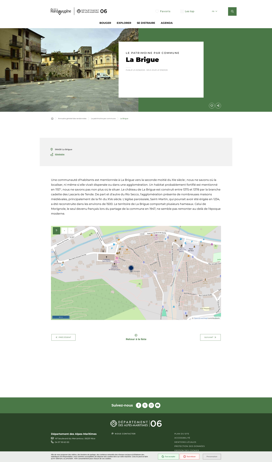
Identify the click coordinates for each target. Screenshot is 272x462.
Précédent (65, 337)
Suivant (208, 337)
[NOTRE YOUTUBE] (158, 405)
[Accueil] (52, 118)
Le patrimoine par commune (152, 53)
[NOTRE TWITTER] (145, 405)
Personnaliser (212, 457)
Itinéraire (59, 154)
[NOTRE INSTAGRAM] (151, 405)
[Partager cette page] (218, 105)
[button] (232, 11)
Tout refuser (191, 457)
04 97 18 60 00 (62, 442)
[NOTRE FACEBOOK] (138, 405)
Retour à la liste (136, 339)
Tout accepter (170, 457)
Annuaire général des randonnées (72, 118)
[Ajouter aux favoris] (212, 105)
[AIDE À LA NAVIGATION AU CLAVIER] (56, 230)
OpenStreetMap (200, 318)
